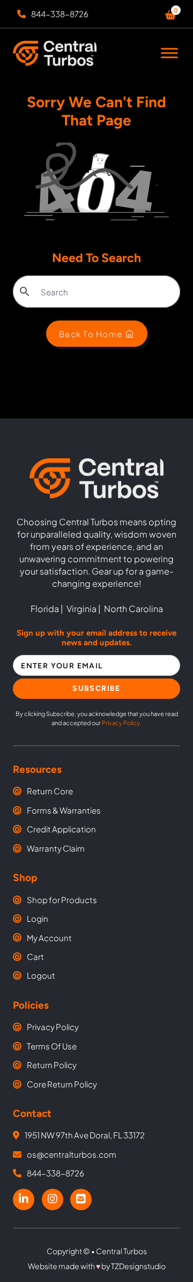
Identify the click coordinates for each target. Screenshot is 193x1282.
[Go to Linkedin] (23, 1199)
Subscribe (96, 688)
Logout (41, 975)
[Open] (169, 53)
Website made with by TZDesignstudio (97, 1266)
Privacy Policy (121, 722)
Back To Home (91, 334)
